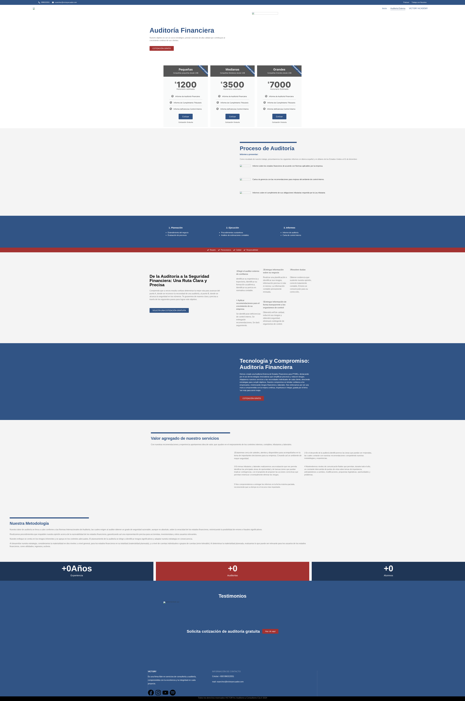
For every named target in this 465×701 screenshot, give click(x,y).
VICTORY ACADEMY (418, 8)
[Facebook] (151, 693)
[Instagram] (158, 693)
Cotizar (185, 116)
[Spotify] (173, 693)
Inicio (384, 8)
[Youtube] (165, 693)
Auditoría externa (397, 8)
